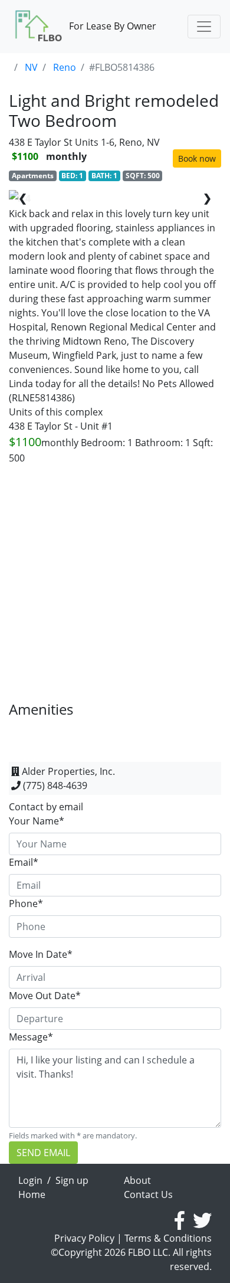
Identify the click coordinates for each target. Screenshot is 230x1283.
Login (30, 1180)
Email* (23, 862)
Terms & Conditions (168, 1238)
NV (31, 67)
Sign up (71, 1180)
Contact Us (148, 1194)
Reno (64, 67)
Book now (197, 158)
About (137, 1180)
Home (31, 1194)
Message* (31, 1036)
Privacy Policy (84, 1238)
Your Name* (36, 820)
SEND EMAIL (43, 1152)
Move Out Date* (45, 995)
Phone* (26, 903)
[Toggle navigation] (204, 26)
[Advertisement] (115, 586)
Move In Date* (41, 954)
